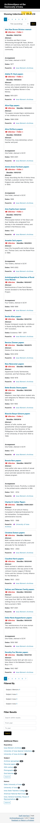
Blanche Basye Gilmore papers (17, 413)
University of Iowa (11, 787)
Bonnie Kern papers (13, 460)
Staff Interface (24, 816)
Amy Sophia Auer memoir (15, 209)
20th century (10, 767)
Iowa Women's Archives (24, 68)
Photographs (10, 770)
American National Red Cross (15, 794)
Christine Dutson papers (15, 532)
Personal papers (11, 764)
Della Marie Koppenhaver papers (18, 617)
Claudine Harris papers (14, 558)
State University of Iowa (14, 784)
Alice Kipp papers (12, 105)
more (6, 777)
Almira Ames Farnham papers (17, 166)
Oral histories (10, 773)
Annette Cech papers (13, 240)
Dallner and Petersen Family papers (19, 589)
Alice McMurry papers (14, 129)
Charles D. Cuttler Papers (15, 502)
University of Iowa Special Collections (19, 751)
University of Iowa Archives (15, 754)
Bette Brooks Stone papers (16, 387)
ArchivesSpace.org (16, 818)
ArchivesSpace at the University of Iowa (15, 5)
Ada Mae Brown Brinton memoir (18, 29)
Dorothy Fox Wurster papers (16, 652)
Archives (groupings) (13, 761)
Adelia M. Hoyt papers (14, 74)
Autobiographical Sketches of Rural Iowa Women (19, 278)
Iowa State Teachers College (15, 791)
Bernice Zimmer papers (14, 342)
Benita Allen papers (13, 316)
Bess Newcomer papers (14, 364)
